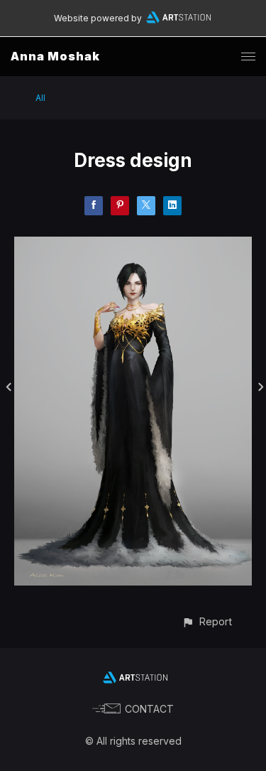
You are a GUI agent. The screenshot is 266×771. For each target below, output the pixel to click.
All (40, 97)
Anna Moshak (55, 56)
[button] (207, 621)
